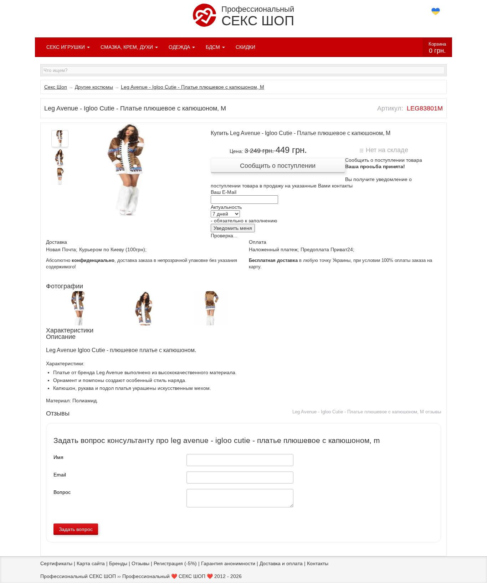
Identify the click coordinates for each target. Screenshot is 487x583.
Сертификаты (56, 563)
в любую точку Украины (299, 260)
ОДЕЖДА (180, 47)
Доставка (56, 242)
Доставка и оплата (281, 563)
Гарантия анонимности (228, 563)
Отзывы (140, 563)
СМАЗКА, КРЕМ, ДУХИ (127, 47)
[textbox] (243, 70)
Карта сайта (91, 563)
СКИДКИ (245, 47)
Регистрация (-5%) (175, 563)
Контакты (317, 563)
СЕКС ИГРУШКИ (66, 47)
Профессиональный (257, 16)
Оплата (257, 242)
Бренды (118, 563)
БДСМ (213, 47)
